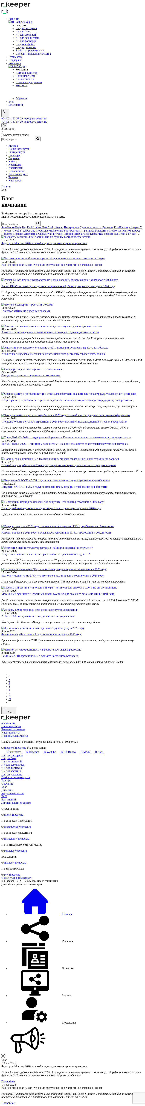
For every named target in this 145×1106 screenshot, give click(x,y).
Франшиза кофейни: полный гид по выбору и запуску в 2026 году (41, 634)
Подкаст (18, 233)
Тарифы (6, 780)
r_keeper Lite (27, 230)
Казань (12, 161)
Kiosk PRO (96, 233)
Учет (66, 230)
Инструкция (71, 227)
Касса (85, 233)
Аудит (58, 233)
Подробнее (8, 1081)
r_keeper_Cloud (10, 230)
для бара (8, 758)
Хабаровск (14, 180)
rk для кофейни (25, 44)
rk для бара (23, 31)
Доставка (107, 227)
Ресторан (75, 230)
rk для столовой (26, 34)
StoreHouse (7, 227)
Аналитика (30, 233)
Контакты (21, 85)
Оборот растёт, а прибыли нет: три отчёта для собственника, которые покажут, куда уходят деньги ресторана (67, 400)
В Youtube (50, 751)
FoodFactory (121, 227)
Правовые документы (29, 82)
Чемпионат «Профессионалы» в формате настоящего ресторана (39, 655)
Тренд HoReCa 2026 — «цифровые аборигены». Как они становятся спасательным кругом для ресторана (65, 443)
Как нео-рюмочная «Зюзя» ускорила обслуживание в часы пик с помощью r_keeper (51, 264)
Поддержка (15, 59)
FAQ (4, 796)
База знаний (15, 104)
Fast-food (47, 227)
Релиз (125, 230)
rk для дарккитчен (27, 37)
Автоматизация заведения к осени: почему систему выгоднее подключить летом (50, 332)
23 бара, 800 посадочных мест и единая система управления (37, 616)
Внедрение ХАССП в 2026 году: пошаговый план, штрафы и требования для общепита (54, 486)
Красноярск (15, 167)
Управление (55, 230)
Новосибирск (16, 171)
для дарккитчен (13, 764)
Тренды (108, 233)
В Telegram (32, 751)
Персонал (115, 230)
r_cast (133, 233)
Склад (42, 233)
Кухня (50, 233)
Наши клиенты (25, 79)
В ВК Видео (68, 751)
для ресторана (12, 755)
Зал (116, 233)
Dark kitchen (34, 227)
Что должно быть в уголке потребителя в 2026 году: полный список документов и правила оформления (64, 421)
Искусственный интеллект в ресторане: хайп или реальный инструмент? (45, 554)
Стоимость (15, 56)
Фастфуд (134, 230)
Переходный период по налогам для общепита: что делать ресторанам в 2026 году (51, 508)
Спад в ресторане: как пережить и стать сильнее (30, 375)
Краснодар (14, 164)
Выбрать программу (30, 50)
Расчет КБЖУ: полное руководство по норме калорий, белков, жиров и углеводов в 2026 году (58, 286)
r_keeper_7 (135, 227)
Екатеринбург (16, 151)
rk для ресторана (26, 28)
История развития (26, 72)
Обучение (21, 98)
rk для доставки (26, 47)
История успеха (72, 233)
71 (9, 699)
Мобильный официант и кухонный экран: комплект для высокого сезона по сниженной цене (57, 593)
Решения (13, 18)
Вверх (10, 712)
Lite (45, 230)
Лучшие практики (91, 227)
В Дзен (98, 751)
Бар (24, 227)
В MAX (85, 751)
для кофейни (11, 770)
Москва (13, 145)
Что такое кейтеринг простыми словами (25, 310)
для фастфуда (11, 767)
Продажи (7, 233)
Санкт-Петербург (18, 148)
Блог (11, 101)
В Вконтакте (13, 751)
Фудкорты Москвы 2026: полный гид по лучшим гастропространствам (44, 243)
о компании (8, 723)
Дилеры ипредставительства (12, 791)
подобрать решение (34, 118)
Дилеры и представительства (33, 53)
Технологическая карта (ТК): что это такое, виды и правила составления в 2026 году (52, 575)
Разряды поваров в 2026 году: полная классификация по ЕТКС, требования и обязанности (56, 532)
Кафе (18, 227)
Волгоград (14, 155)
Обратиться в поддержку (16, 877)
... (138, 233)
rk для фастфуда (26, 40)
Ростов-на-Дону (18, 174)
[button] (40, 941)
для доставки (11, 774)
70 (9, 696)
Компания (14, 63)
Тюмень (13, 177)
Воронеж (13, 158)
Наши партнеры (25, 75)
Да (4, 125)
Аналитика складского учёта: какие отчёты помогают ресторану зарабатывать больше (53, 353)
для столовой (11, 761)
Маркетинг (102, 230)
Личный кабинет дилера (16, 802)
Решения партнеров (13, 729)
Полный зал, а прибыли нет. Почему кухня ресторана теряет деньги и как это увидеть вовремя (58, 465)
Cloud (39, 230)
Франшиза (88, 230)
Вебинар (123, 233)
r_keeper (58, 227)
